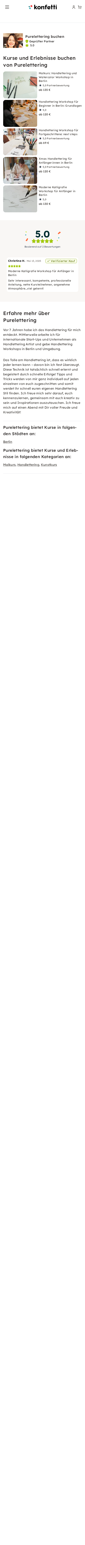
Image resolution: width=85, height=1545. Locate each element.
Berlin (7, 442)
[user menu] (73, 7)
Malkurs (9, 465)
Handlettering (28, 465)
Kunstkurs (49, 465)
